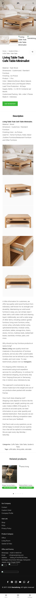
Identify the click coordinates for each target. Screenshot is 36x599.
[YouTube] (20, 582)
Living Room (6, 541)
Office (4, 538)
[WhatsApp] (24, 582)
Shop (3, 522)
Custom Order (6, 510)
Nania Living (7, 349)
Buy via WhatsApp (9, 487)
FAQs (3, 525)
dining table (20, 449)
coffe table (12, 449)
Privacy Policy (6, 528)
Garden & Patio (13, 51)
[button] (10, 104)
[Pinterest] (12, 582)
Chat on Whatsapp (10, 103)
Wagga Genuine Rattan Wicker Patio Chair (13, 485)
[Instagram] (16, 582)
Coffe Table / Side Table (10, 53)
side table (28, 449)
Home (4, 51)
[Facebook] (8, 582)
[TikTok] (28, 582)
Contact (4, 507)
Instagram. (28, 362)
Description (18, 116)
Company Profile (7, 513)
